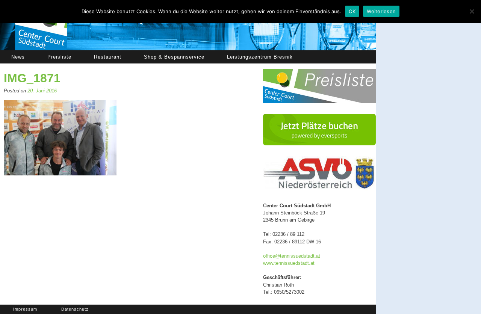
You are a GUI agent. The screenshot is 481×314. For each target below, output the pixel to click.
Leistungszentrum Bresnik (260, 57)
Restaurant (107, 57)
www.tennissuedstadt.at (289, 263)
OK (352, 11)
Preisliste (59, 57)
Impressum (25, 309)
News (18, 57)
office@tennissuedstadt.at (291, 256)
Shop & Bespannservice (174, 57)
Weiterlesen (381, 11)
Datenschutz (75, 309)
